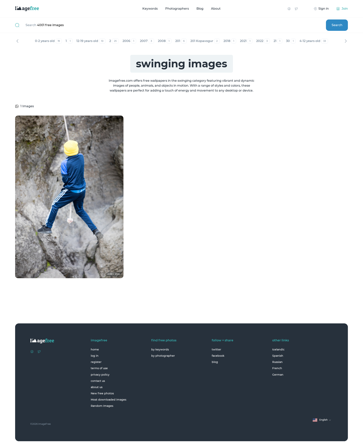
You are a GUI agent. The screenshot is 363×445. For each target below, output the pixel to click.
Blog (199, 8)
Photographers (177, 8)
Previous (17, 41)
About (216, 8)
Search (337, 25)
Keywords (150, 8)
